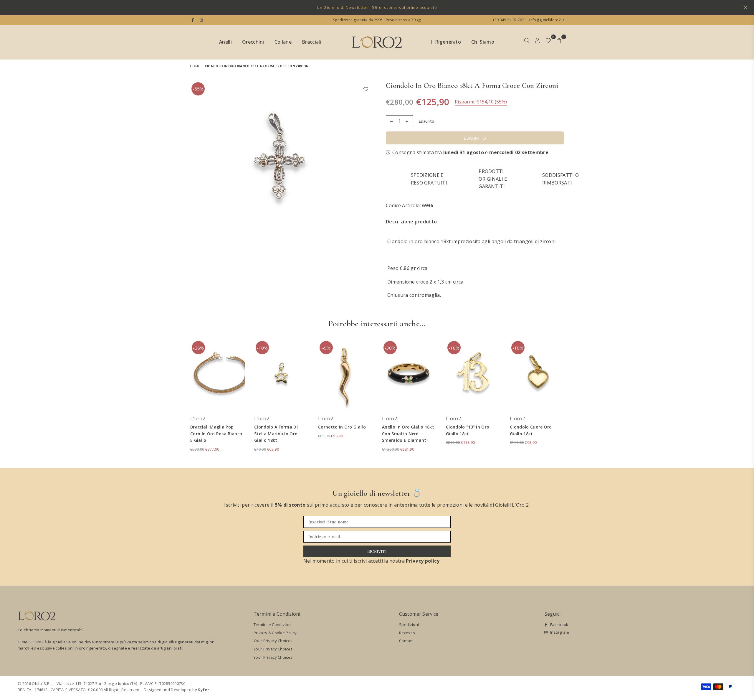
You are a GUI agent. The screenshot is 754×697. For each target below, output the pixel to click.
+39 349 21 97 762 (508, 19)
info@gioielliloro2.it (546, 19)
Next (572, 399)
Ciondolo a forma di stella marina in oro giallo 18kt (276, 433)
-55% (198, 89)
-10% (262, 348)
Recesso (407, 632)
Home (195, 66)
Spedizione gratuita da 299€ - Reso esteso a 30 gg (377, 19)
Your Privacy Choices (273, 640)
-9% (326, 348)
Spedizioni (409, 624)
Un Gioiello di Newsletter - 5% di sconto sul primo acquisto (377, 7)
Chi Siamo (482, 42)
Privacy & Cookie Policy (275, 632)
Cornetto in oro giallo (342, 427)
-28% (198, 348)
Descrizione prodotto (411, 221)
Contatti (406, 640)
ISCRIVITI (377, 551)
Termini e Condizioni (273, 624)
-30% (390, 348)
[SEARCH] (527, 42)
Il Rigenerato (446, 42)
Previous (182, 399)
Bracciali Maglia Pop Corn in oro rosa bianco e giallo (216, 433)
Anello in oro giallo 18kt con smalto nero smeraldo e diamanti (408, 433)
